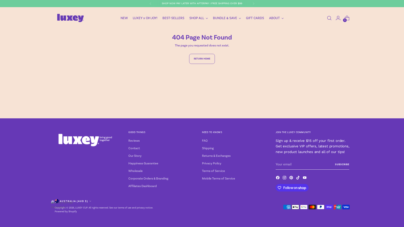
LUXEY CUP (81, 207)
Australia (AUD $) (74, 201)
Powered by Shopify (66, 211)
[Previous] (150, 3)
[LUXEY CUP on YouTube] (305, 178)
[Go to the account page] (338, 18)
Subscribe (342, 164)
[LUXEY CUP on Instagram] (284, 178)
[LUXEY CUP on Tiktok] (298, 178)
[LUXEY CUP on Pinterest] (291, 178)
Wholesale (135, 171)
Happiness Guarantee (143, 163)
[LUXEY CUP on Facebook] (278, 178)
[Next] (253, 3)
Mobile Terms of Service (218, 178)
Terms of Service (213, 171)
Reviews (134, 141)
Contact (134, 148)
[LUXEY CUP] (70, 18)
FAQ (205, 141)
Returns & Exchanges (216, 156)
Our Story (135, 156)
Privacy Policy (211, 163)
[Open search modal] (329, 18)
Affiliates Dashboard (142, 186)
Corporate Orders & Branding (148, 178)
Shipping (208, 148)
